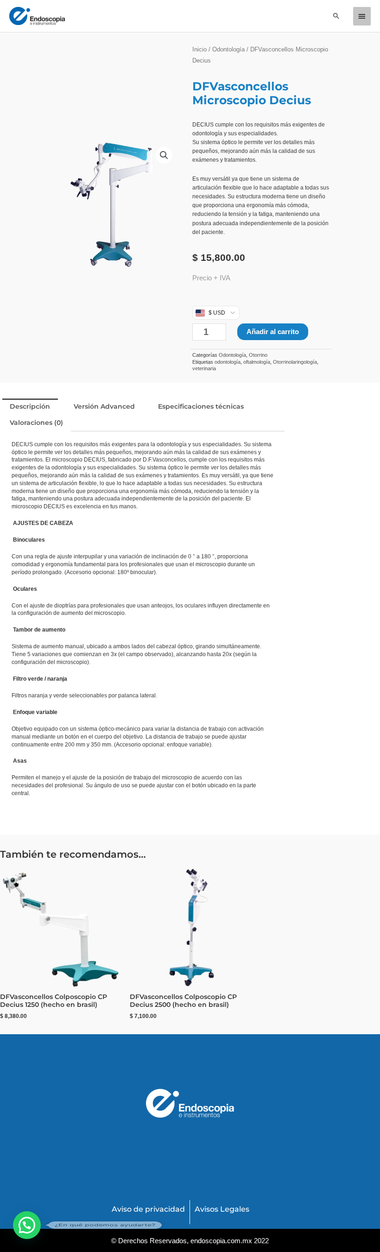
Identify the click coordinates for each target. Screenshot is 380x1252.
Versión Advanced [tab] (104, 406)
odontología (228, 362)
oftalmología (256, 362)
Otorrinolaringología (295, 362)
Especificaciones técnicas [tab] (201, 406)
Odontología (228, 49)
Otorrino (258, 355)
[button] (336, 16)
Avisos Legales (222, 1209)
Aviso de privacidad (148, 1209)
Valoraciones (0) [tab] (36, 422)
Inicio (199, 49)
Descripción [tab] (30, 406)
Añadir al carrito (273, 331)
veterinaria (204, 368)
